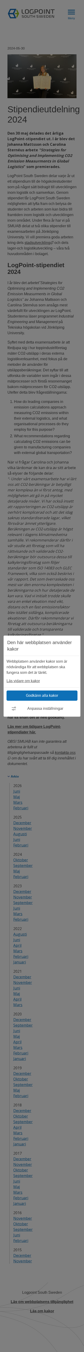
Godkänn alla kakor (42, 695)
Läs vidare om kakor (23, 681)
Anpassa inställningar (45, 708)
